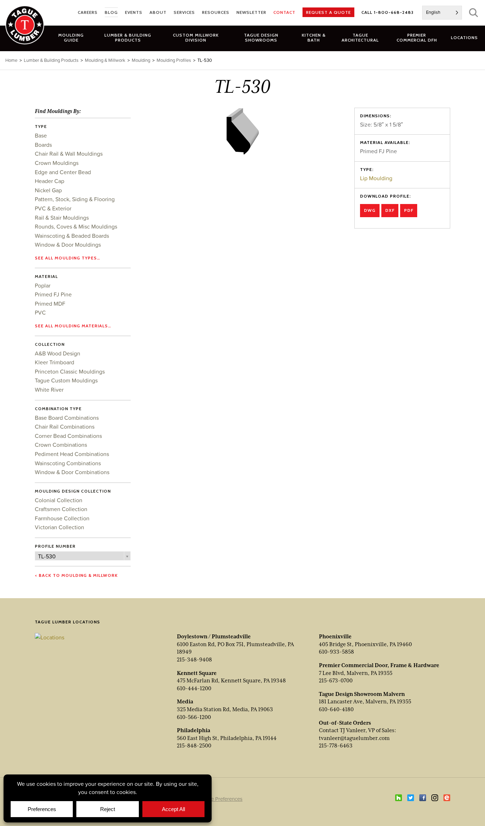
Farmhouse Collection (62, 518)
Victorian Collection (59, 527)
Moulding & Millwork (105, 60)
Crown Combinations (61, 444)
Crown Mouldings (56, 163)
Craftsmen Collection (61, 509)
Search (473, 13)
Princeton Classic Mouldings (70, 371)
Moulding (141, 60)
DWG (370, 210)
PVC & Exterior (53, 208)
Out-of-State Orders (345, 723)
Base (41, 135)
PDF (408, 210)
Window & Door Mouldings (68, 244)
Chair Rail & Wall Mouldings (69, 153)
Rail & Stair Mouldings (62, 217)
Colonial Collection (58, 500)
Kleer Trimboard (54, 362)
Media (185, 701)
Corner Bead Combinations (68, 435)
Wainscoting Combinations (68, 463)
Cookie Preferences (220, 799)
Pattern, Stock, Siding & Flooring (75, 199)
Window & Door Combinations (72, 472)
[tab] (128, 37)
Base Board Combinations (67, 417)
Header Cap (49, 181)
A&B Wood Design (57, 353)
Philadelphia (193, 730)
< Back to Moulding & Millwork (76, 575)
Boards (43, 144)
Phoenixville (335, 636)
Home (11, 60)
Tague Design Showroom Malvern (362, 694)
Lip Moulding (376, 178)
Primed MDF (50, 303)
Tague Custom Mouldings (66, 380)
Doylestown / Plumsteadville (214, 636)
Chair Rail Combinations (64, 426)
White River (49, 389)
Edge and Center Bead (63, 172)
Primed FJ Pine (53, 294)
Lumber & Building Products (51, 60)
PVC (40, 312)
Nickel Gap (48, 190)
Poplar (42, 285)
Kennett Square (197, 673)
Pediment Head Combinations (72, 454)
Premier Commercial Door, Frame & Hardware (379, 665)
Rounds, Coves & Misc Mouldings (76, 226)
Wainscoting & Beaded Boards (72, 235)
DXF (389, 210)
